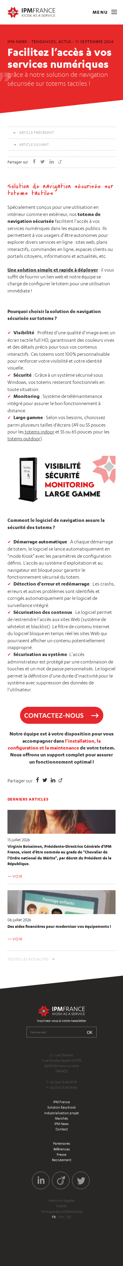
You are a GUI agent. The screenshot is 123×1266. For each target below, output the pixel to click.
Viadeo (61, 1180)
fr (54, 1217)
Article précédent (36, 133)
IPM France (61, 1102)
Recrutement (61, 1160)
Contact (62, 1129)
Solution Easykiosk (61, 1107)
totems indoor (39, 432)
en (61, 1217)
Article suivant (34, 144)
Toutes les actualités (28, 959)
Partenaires (61, 1143)
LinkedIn (41, 1180)
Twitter (81, 1180)
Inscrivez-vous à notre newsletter (61, 1021)
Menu (101, 12)
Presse (61, 1154)
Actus (65, 41)
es (69, 1217)
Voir (17, 876)
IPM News (61, 1124)
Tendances (43, 41)
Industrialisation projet (61, 1113)
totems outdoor (23, 439)
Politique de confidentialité (61, 1212)
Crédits (61, 1206)
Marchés (61, 1118)
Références (61, 1149)
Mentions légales (62, 1200)
